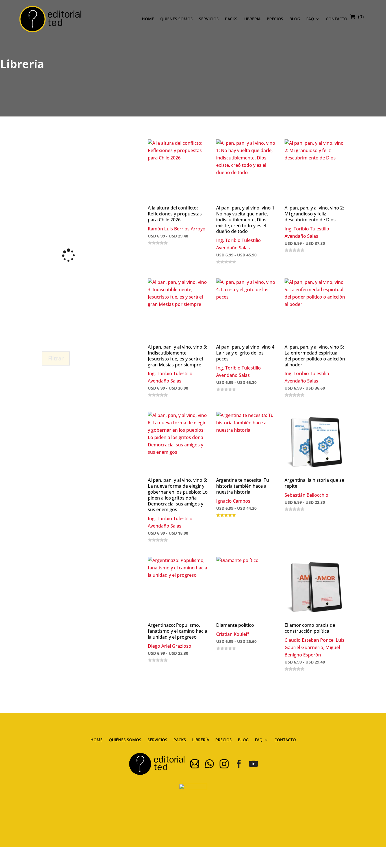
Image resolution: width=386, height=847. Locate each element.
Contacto (336, 18)
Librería (252, 18)
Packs (231, 18)
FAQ (310, 18)
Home (148, 18)
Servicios (209, 18)
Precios (275, 18)
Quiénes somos (176, 18)
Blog (294, 18)
